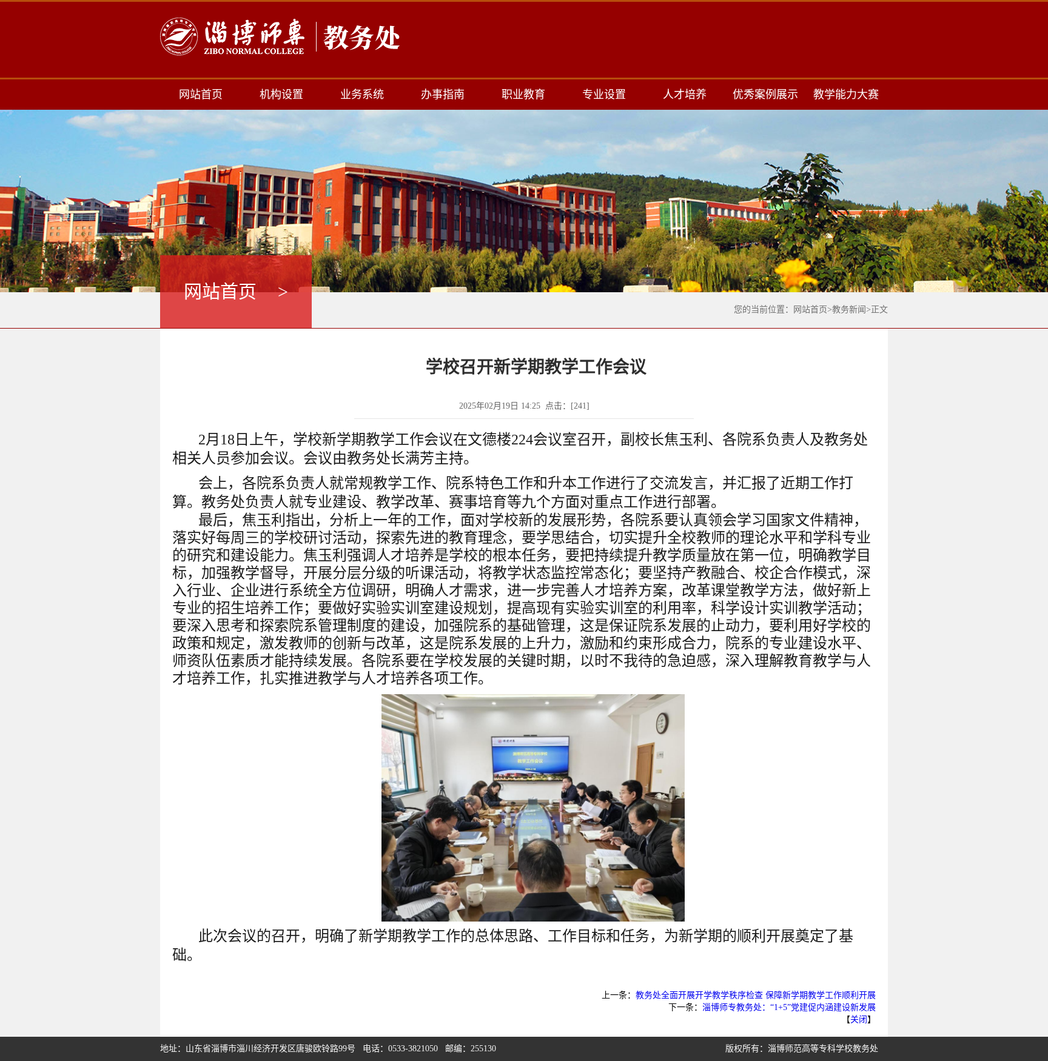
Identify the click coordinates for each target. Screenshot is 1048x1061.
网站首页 (201, 95)
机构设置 (281, 95)
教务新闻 (849, 309)
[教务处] (281, 36)
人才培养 (685, 95)
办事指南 (443, 95)
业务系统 (362, 95)
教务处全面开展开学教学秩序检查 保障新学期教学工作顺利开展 (756, 995)
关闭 (858, 1019)
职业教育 (523, 95)
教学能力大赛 (846, 95)
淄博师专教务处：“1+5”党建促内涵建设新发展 (789, 1007)
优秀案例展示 (765, 95)
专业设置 (604, 95)
